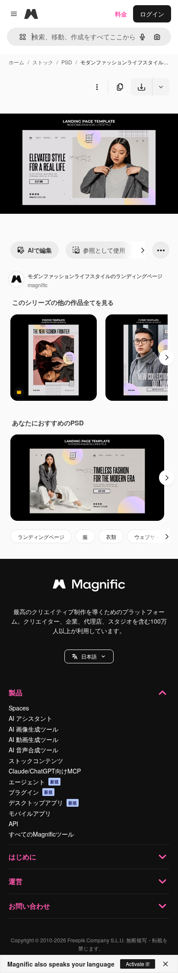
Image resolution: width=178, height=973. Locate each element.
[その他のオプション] (96, 86)
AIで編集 (40, 250)
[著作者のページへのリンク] (16, 280)
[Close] (165, 964)
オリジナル (59, 115)
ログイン (152, 14)
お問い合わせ (29, 906)
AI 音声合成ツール (33, 749)
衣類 (111, 536)
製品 (15, 692)
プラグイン (31, 792)
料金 (121, 14)
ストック (42, 62)
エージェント (34, 781)
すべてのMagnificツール (41, 834)
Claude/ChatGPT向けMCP (45, 771)
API (13, 823)
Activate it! (137, 963)
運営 (15, 881)
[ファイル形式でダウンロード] (160, 86)
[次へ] (142, 250)
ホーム (16, 62)
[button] (89, 656)
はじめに (22, 857)
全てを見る (98, 302)
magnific (38, 284)
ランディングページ (41, 536)
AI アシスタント (30, 718)
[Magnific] (89, 586)
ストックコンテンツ (36, 760)
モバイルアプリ (30, 813)
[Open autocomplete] (19, 37)
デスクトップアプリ (43, 802)
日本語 (89, 656)
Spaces (19, 708)
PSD (66, 62)
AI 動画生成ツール (33, 739)
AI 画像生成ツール (33, 729)
